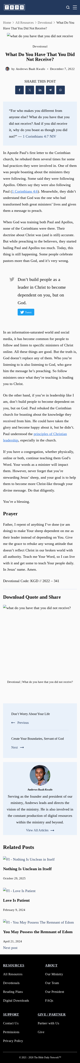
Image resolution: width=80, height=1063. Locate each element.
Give (41, 1032)
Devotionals (11, 983)
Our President (54, 991)
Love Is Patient (16, 900)
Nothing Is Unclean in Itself (27, 869)
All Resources (12, 974)
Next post (10, 948)
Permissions (11, 1032)
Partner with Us (48, 1023)
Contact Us (10, 1023)
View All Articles (37, 830)
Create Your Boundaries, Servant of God (37, 738)
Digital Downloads (16, 1000)
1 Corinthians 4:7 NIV (39, 136)
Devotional (40, 46)
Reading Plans (13, 991)
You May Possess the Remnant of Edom (38, 931)
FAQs (49, 1000)
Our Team (52, 983)
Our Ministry (54, 974)
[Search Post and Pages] (68, 7)
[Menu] (75, 7)
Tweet (28, 312)
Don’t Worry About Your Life (30, 714)
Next (14, 747)
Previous (23, 722)
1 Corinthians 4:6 (25, 191)
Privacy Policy (13, 1041)
